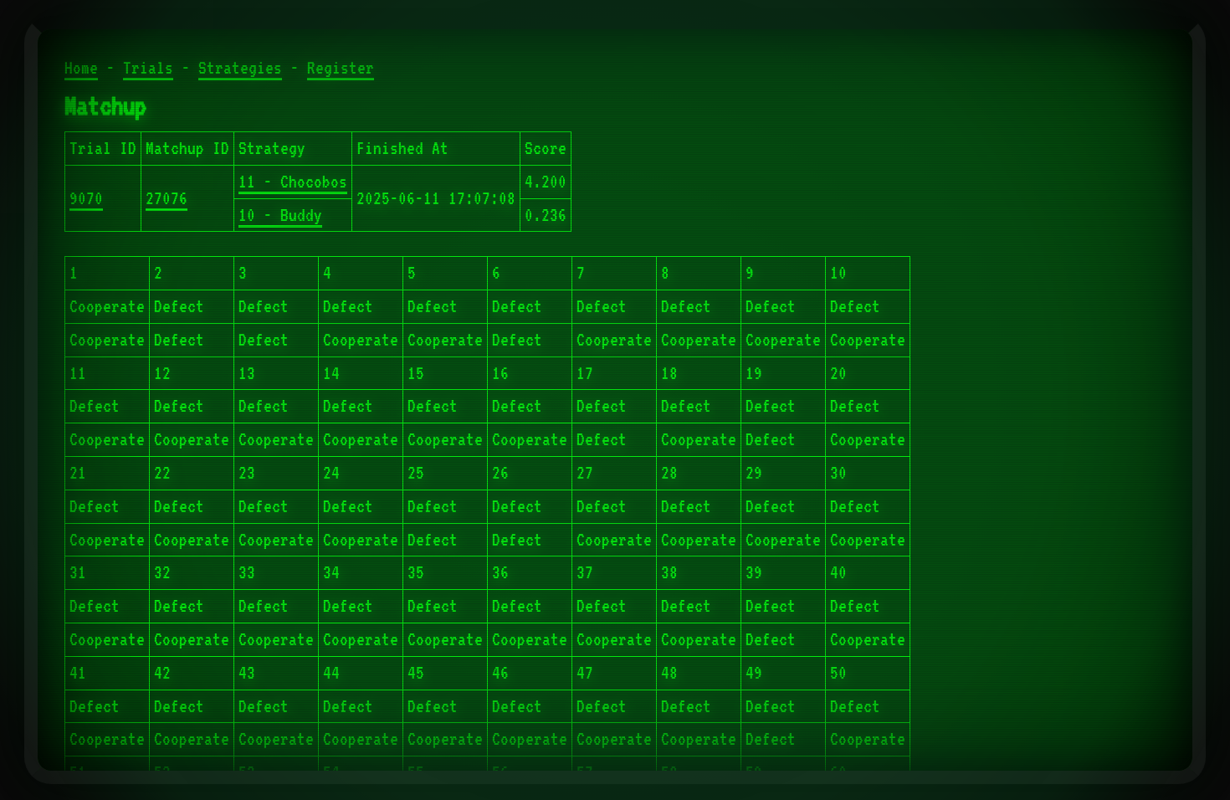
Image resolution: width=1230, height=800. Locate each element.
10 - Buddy (280, 215)
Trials (148, 68)
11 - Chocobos (292, 182)
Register (340, 68)
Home (81, 68)
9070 (86, 198)
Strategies (240, 68)
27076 (166, 198)
